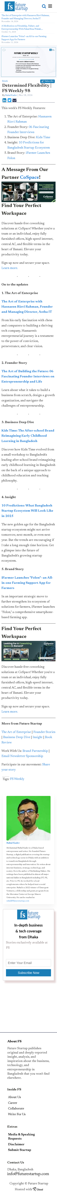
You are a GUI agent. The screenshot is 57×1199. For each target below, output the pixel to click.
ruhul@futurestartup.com (17, 901)
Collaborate (16, 1108)
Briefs (5, 81)
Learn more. (9, 268)
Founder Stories (44, 732)
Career (12, 1103)
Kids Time (43, 137)
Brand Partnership (35, 751)
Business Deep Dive (16, 737)
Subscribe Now (28, 973)
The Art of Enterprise (16, 732)
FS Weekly (17, 779)
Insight (38, 737)
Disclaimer (16, 1144)
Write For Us (17, 1114)
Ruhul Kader (11, 95)
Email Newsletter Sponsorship (22, 756)
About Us (14, 1097)
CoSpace (29, 177)
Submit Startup (19, 1150)
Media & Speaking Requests (21, 1137)
